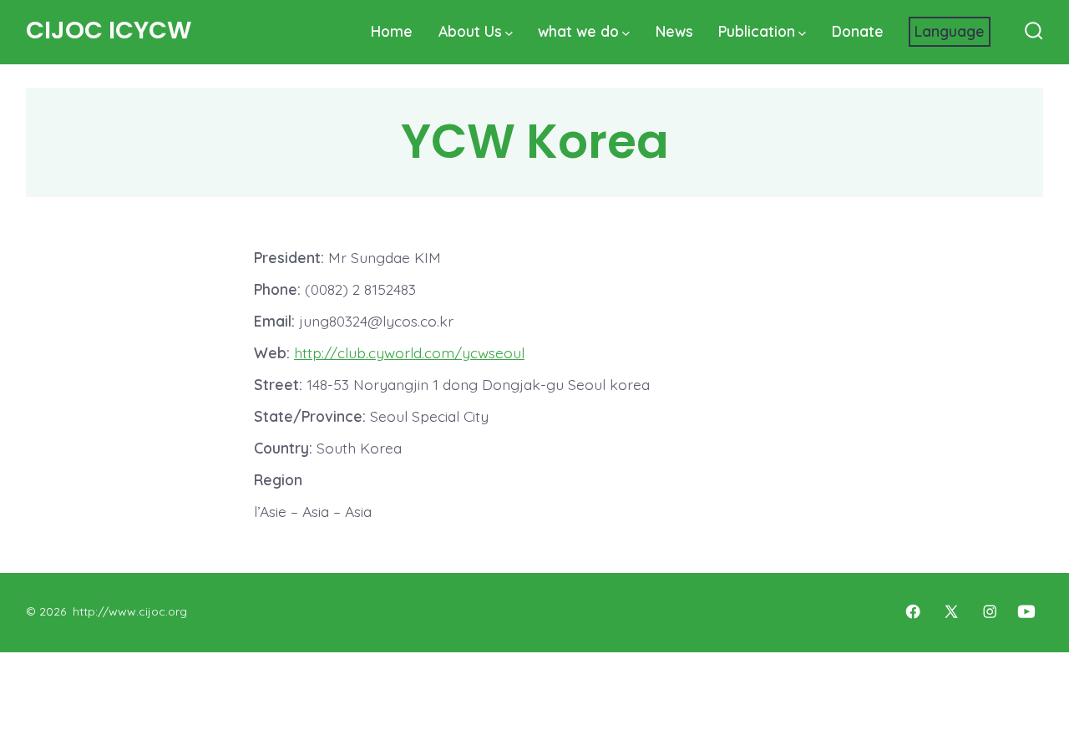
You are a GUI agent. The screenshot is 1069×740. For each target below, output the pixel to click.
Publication (756, 31)
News (674, 31)
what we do (578, 31)
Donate (858, 31)
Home (392, 31)
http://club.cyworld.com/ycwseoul (409, 352)
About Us (470, 31)
